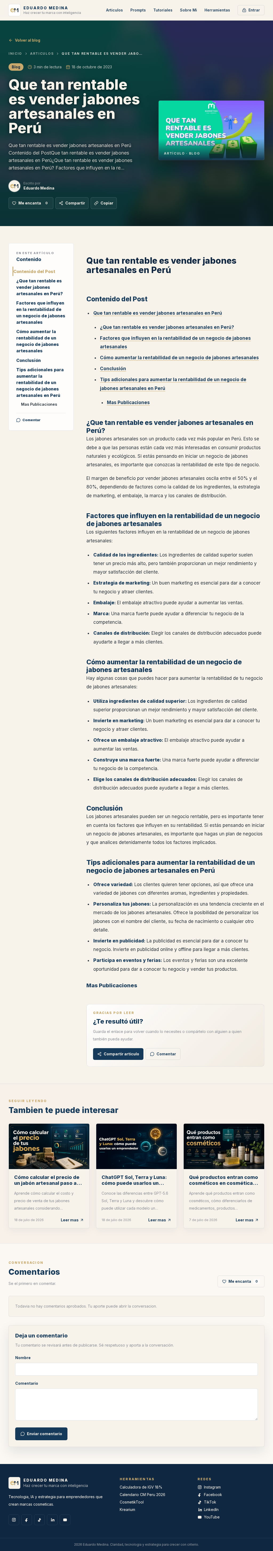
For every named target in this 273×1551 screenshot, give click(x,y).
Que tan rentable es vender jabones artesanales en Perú (157, 313)
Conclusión (28, 360)
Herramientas (217, 10)
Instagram (212, 1487)
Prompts (138, 10)
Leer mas (70, 1220)
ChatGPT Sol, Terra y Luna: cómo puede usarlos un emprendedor (134, 1183)
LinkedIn (211, 1509)
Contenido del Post (34, 271)
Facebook (213, 1494)
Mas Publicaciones (39, 404)
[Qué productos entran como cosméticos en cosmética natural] (224, 1146)
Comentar (31, 420)
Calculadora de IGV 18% (141, 1487)
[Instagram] (14, 1519)
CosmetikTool (132, 1502)
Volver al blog (27, 40)
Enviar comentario (44, 1433)
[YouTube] (65, 1519)
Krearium (127, 1509)
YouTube (212, 1517)
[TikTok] (39, 1519)
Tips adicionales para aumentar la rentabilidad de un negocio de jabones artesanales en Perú (40, 382)
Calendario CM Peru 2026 (142, 1494)
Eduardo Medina (38, 188)
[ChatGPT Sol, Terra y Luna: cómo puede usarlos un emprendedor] (136, 1146)
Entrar (254, 10)
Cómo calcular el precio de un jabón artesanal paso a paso (46, 1183)
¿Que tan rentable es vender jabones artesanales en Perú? (39, 287)
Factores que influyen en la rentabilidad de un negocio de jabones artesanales (40, 312)
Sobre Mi (188, 10)
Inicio (15, 54)
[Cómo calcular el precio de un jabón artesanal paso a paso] (49, 1146)
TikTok (210, 1502)
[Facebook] (26, 1519)
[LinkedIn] (52, 1519)
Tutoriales (162, 10)
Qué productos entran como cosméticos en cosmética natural (223, 1183)
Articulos (114, 10)
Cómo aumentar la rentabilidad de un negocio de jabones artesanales (37, 341)
